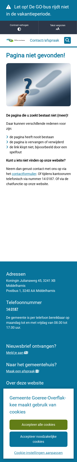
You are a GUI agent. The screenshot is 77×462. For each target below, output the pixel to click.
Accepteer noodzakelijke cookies (38, 439)
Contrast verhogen (19, 25)
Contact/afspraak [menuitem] (44, 40)
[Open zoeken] (67, 40)
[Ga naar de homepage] (15, 40)
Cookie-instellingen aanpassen (38, 452)
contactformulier (24, 174)
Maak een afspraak (20, 371)
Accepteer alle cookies (38, 425)
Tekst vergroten (57, 25)
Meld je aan (14, 353)
